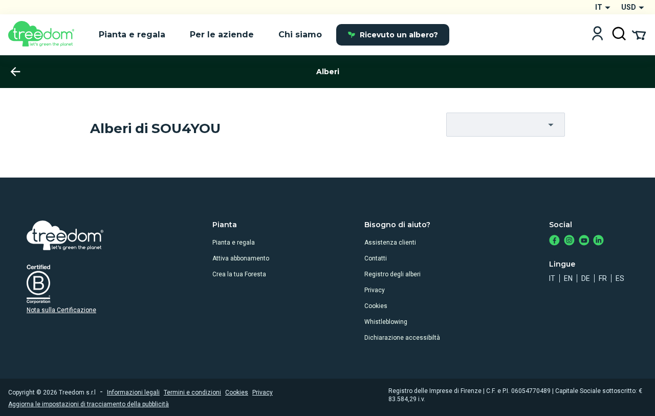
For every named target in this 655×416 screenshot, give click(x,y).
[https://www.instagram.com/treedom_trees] (569, 241)
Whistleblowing (385, 321)
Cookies (375, 306)
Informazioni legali (133, 392)
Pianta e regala (233, 242)
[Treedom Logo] (45, 35)
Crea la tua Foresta (239, 274)
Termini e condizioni (192, 392)
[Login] (597, 35)
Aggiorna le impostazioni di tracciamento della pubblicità (88, 404)
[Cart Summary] (639, 34)
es (620, 278)
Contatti (375, 258)
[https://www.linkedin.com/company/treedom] (598, 241)
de (585, 278)
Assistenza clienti (390, 242)
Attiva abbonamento (240, 258)
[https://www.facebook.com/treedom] (554, 241)
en (568, 278)
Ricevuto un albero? (399, 34)
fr (603, 278)
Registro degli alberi (392, 274)
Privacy (374, 290)
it (552, 278)
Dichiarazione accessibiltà (402, 337)
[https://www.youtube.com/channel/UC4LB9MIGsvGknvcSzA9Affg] (584, 241)
